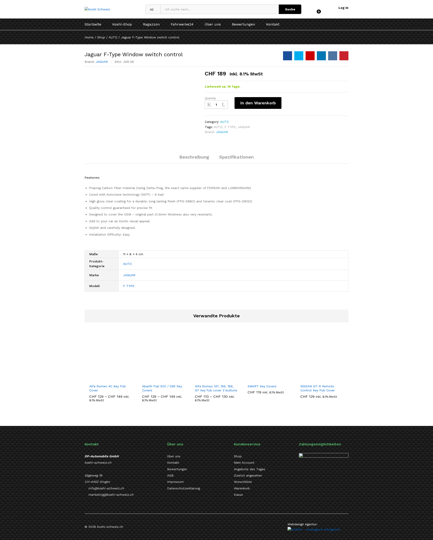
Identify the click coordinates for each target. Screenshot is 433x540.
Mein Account (244, 462)
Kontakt (272, 24)
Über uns (213, 24)
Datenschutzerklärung (183, 488)
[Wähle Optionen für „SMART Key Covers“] (264, 379)
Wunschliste (243, 482)
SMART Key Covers (262, 386)
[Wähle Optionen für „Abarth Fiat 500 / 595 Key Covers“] (158, 379)
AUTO (224, 122)
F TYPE (230, 127)
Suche (290, 9)
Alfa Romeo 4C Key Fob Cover (107, 388)
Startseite (93, 24)
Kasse (238, 494)
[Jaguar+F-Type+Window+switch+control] (298, 55)
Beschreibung (194, 157)
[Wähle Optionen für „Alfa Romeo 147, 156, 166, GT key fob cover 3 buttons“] (211, 379)
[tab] (194, 159)
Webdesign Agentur (302, 524)
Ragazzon (151, 24)
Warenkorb (242, 488)
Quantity (210, 98)
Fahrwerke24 (182, 24)
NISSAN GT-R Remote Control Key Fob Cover (317, 388)
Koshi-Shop (122, 24)
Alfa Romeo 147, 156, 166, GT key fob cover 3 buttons (216, 388)
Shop (238, 456)
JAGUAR (102, 61)
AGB (170, 475)
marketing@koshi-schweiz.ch (111, 494)
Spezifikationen (236, 157)
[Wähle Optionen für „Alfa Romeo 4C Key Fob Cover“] (106, 379)
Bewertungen (243, 24)
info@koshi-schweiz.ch (106, 488)
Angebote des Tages (249, 469)
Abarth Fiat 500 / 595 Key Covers (162, 388)
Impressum (175, 482)
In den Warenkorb (258, 103)
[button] (317, 379)
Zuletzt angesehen (248, 475)
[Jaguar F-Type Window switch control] (287, 55)
